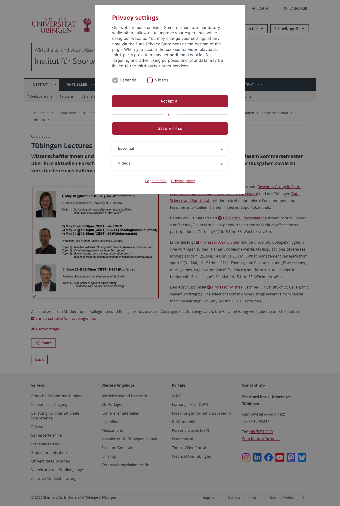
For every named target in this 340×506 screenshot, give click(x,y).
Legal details (156, 181)
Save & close (170, 128)
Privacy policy (183, 181)
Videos (161, 80)
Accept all (170, 101)
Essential (128, 80)
